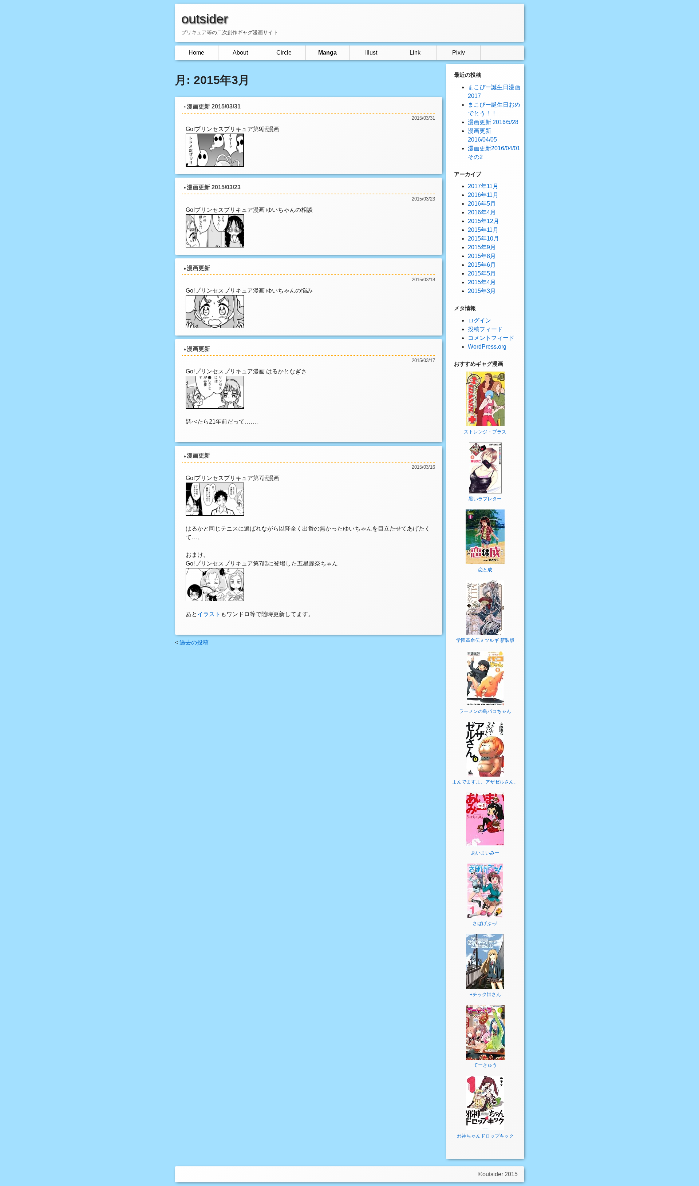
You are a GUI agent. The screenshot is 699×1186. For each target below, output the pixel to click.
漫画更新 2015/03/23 (214, 187)
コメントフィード (491, 338)
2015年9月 (482, 247)
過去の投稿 (194, 642)
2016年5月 (482, 204)
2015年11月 (483, 230)
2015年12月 (483, 221)
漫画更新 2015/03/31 (214, 106)
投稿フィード (485, 329)
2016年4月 (482, 212)
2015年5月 (482, 273)
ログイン (479, 320)
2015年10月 (483, 238)
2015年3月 (482, 291)
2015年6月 (482, 265)
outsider (204, 18)
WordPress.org (487, 347)
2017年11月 (483, 186)
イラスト (209, 614)
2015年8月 (482, 256)
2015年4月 (482, 282)
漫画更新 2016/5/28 (493, 122)
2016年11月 (483, 195)
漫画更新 (198, 268)
